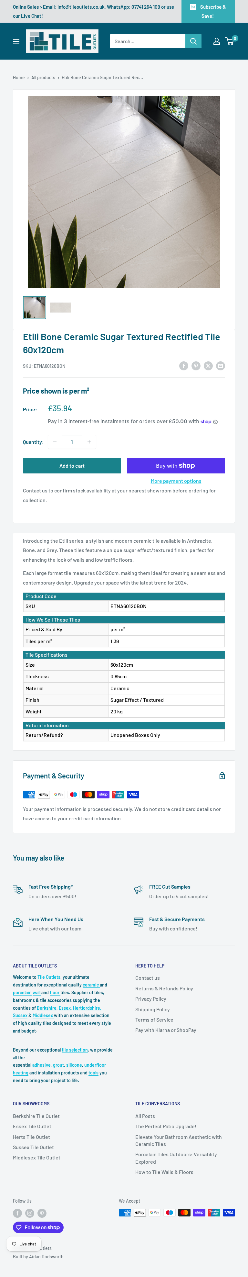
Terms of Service (154, 1019)
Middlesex (43, 1015)
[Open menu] (16, 41)
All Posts (145, 1116)
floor (55, 992)
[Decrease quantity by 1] (55, 442)
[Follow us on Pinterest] (41, 1213)
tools (93, 1072)
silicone (74, 1065)
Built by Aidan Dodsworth (38, 1256)
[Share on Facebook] (183, 365)
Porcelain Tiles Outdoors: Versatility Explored (176, 1157)
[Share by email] (220, 365)
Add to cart (72, 465)
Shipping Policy (152, 1009)
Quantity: (33, 442)
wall (37, 992)
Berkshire (47, 1008)
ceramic (91, 984)
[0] (230, 41)
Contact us (147, 978)
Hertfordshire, (87, 1008)
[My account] (216, 41)
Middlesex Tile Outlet (36, 1157)
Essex (65, 1008)
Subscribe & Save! (213, 11)
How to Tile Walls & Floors (164, 1172)
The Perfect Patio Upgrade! (165, 1126)
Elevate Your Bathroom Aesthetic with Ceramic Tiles (178, 1140)
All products (43, 77)
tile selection (75, 1050)
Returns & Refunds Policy (164, 988)
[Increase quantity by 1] (89, 442)
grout (58, 1065)
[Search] (193, 41)
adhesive (41, 1065)
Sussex (20, 1015)
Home (19, 77)
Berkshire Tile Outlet (36, 1116)
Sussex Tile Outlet (33, 1147)
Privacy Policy (150, 999)
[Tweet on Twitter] (208, 365)
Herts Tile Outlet (31, 1137)
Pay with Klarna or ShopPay (165, 1030)
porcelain (22, 992)
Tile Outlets (48, 977)
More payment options (176, 481)
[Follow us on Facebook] (17, 1213)
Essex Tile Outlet (32, 1126)
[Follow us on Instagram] (29, 1213)
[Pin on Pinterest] (196, 365)
